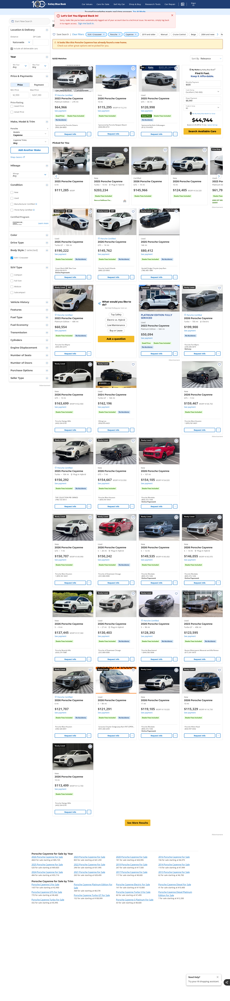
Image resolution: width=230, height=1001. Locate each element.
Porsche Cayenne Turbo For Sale (48, 899)
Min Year (16, 65)
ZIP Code (37, 36)
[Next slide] (218, 176)
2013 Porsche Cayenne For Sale (174, 872)
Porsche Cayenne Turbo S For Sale (133, 892)
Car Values (87, 4)
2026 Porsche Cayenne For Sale (47, 857)
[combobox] (29, 21)
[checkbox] (17, 106)
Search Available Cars (202, 131)
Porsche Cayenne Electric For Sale (133, 884)
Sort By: (195, 58)
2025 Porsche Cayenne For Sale (47, 864)
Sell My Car (119, 4)
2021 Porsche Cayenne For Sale (89, 872)
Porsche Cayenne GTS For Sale (47, 892)
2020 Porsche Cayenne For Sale (131, 857)
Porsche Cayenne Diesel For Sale (174, 884)
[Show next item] (174, 298)
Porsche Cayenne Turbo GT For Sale (92, 895)
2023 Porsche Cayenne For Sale (89, 857)
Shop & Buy (135, 4)
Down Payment (191, 98)
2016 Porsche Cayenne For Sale (174, 857)
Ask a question (116, 338)
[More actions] (89, 134)
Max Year (36, 65)
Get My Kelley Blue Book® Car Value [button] (203, 113)
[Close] (217, 977)
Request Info (70, 134)
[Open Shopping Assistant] (227, 982)
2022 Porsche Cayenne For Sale (89, 864)
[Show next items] (217, 34)
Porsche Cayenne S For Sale (45, 884)
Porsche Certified (65, 95)
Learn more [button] (43, 223)
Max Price (34, 90)
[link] (61, 119)
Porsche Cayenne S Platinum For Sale (134, 899)
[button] (182, 5)
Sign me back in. (86, 23)
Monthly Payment (192, 82)
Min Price (15, 90)
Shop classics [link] (16, 157)
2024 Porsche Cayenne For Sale (47, 872)
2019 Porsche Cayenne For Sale (131, 864)
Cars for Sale (103, 4)
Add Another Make (29, 150)
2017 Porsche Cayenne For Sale (131, 872)
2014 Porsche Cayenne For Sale (174, 864)
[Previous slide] (56, 176)
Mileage (16, 173)
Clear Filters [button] (78, 34)
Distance (14, 36)
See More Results (137, 822)
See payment (60, 111)
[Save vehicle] (90, 68)
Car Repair (170, 4)
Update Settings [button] (212, 125)
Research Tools (152, 4)
